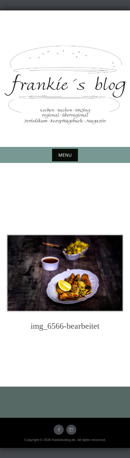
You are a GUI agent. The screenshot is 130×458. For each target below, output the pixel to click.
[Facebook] (59, 430)
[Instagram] (71, 430)
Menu (65, 155)
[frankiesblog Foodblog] (65, 85)
